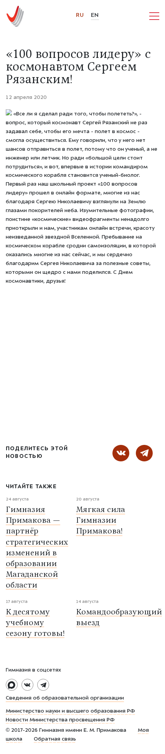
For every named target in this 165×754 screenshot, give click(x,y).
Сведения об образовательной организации (65, 698)
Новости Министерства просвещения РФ (60, 720)
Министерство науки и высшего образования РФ (70, 711)
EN (95, 16)
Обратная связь (55, 739)
